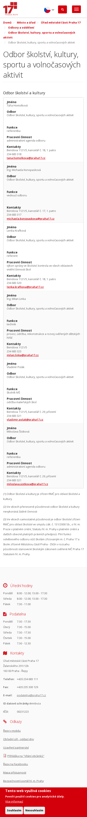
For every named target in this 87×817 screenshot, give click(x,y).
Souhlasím (14, 810)
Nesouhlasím (34, 810)
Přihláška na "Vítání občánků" (25, 756)
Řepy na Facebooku (15, 764)
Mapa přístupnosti (14, 772)
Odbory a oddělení (21, 27)
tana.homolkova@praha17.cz (26, 158)
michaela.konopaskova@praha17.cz (30, 218)
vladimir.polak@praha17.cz (25, 419)
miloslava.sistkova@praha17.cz (27, 484)
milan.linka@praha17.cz (23, 355)
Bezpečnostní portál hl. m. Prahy (23, 781)
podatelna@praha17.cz (31, 695)
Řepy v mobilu (12, 731)
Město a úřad (26, 22)
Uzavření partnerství (16, 747)
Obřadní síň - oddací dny (18, 739)
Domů (7, 22)
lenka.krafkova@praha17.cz (25, 287)
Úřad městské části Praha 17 (60, 22)
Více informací (14, 801)
